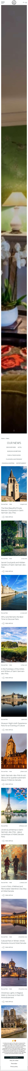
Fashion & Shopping (8, 463)
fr (23, 2)
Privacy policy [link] (14, 1066)
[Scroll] (14, 430)
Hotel (20, 447)
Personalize (14, 1063)
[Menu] (5, 3)
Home (2, 438)
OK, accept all (14, 1057)
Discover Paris (11, 447)
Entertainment (21, 463)
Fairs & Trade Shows (14, 455)
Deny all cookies (14, 1060)
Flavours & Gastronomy (14, 459)
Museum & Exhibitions (14, 451)
